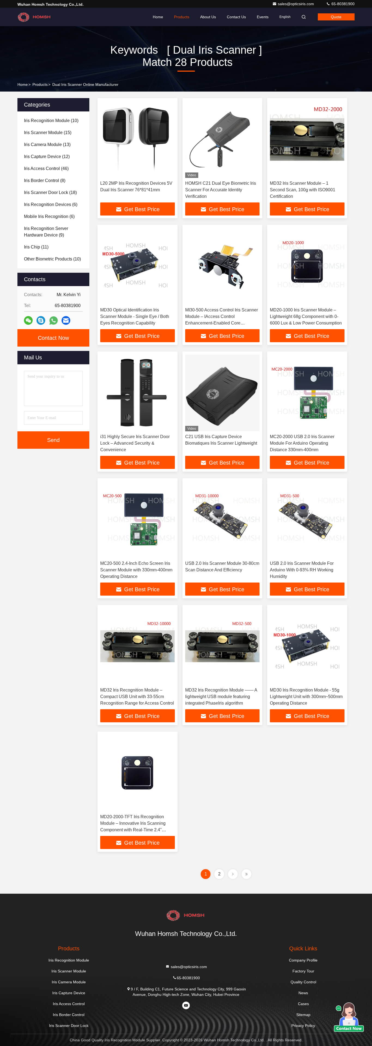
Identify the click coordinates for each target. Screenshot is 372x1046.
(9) (46, 231)
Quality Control (303, 982)
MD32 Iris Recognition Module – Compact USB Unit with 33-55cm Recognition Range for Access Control (137, 696)
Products (181, 17)
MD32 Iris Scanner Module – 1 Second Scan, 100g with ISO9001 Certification (302, 190)
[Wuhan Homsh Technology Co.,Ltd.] (34, 16)
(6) (50, 204)
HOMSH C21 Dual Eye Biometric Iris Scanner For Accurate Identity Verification (220, 190)
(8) (44, 180)
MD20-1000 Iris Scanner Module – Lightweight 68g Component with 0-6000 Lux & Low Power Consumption (306, 316)
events (263, 17)
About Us (208, 17)
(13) (47, 144)
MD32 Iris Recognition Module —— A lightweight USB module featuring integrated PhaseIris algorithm (221, 696)
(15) (47, 132)
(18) (50, 192)
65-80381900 (342, 4)
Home (158, 17)
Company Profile (303, 960)
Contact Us (236, 17)
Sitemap (303, 1014)
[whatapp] (53, 320)
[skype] (40, 320)
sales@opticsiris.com (296, 4)
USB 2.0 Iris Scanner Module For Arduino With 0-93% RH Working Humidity (302, 570)
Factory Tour (303, 971)
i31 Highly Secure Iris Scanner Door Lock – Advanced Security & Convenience (135, 443)
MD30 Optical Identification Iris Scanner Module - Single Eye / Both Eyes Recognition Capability (134, 316)
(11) (36, 247)
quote (336, 17)
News (303, 993)
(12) (47, 156)
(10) (51, 120)
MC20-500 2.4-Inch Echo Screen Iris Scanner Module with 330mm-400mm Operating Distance (136, 570)
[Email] (65, 320)
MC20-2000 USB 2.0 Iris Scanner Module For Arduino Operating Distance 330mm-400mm (302, 443)
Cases (303, 1004)
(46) (46, 168)
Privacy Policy (303, 1025)
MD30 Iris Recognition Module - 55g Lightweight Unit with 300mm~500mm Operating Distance (306, 696)
